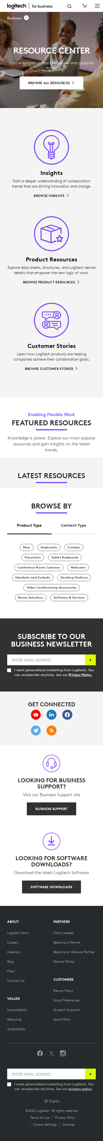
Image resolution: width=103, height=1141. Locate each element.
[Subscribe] (90, 659)
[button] (18, 18)
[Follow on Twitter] (51, 1053)
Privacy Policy (65, 1117)
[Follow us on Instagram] (63, 1053)
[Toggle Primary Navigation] (97, 5)
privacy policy (80, 1089)
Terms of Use (39, 1117)
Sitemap (68, 1124)
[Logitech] (32, 5)
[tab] (29, 524)
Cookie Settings (45, 1124)
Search (70, 6)
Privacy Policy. (80, 675)
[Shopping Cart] (84, 6)
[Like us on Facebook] (40, 1053)
